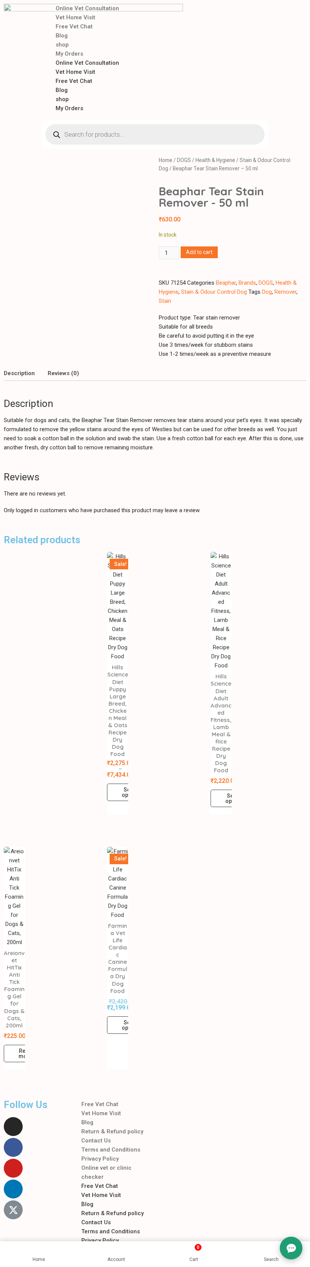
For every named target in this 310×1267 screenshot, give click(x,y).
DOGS (184, 160)
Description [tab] (19, 373)
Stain (165, 301)
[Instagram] (13, 1126)
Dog (267, 291)
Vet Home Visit (75, 17)
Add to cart (199, 252)
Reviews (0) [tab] (63, 373)
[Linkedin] (13, 1189)
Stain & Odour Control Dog (214, 291)
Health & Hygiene (215, 160)
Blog (62, 35)
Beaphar (226, 282)
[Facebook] (13, 1147)
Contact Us (96, 1140)
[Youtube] (13, 1168)
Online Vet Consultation (87, 8)
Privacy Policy (100, 1158)
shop (62, 44)
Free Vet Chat (74, 26)
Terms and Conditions (110, 1149)
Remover (285, 291)
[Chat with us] (291, 1248)
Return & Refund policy (112, 1131)
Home (165, 160)
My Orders (69, 53)
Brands (247, 282)
